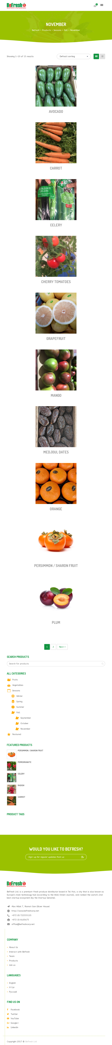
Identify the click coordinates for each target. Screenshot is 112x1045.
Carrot (56, 168)
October (24, 723)
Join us (12, 965)
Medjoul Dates (56, 452)
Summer (20, 707)
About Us (13, 947)
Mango (56, 395)
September (25, 718)
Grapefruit (56, 338)
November (25, 729)
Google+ (15, 1023)
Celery (56, 225)
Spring (19, 701)
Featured (16, 734)
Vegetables (17, 685)
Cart (95, 6)
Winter (19, 696)
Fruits (15, 679)
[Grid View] (96, 56)
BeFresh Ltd (31, 1041)
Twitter (14, 1014)
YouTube (15, 1018)
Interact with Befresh (19, 952)
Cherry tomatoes (56, 281)
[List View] (102, 56)
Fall (18, 712)
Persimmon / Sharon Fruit (56, 565)
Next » (62, 647)
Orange (56, 509)
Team (11, 956)
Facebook (15, 1009)
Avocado (56, 111)
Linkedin (14, 1027)
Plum (56, 622)
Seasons (16, 690)
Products (13, 960)
